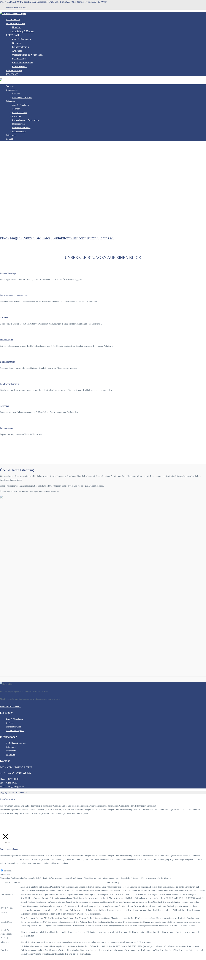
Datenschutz (11, 751)
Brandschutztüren (20, 47)
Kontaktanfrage (6, 245)
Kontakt (12, 74)
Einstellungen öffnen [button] (10, 830)
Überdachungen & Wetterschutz (27, 54)
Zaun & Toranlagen (21, 39)
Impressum (10, 754)
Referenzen (14, 70)
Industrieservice (19, 66)
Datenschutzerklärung (10, 822)
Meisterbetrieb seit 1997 (16, 8)
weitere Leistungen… (15, 730)
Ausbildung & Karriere (23, 31)
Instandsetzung (19, 58)
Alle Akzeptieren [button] (27, 830)
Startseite (13, 19)
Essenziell (8, 871)
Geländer (16, 43)
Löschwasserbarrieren (22, 62)
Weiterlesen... (6, 285)
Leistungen (13, 35)
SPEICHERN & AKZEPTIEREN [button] (14, 958)
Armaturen (17, 51)
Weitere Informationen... (10, 706)
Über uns (16, 27)
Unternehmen (15, 23)
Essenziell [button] (4, 867)
